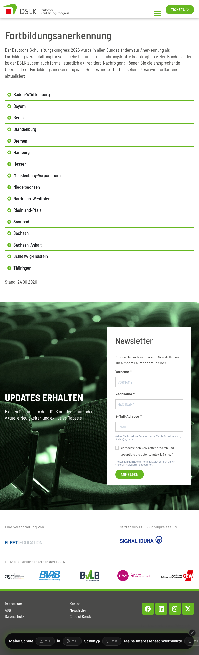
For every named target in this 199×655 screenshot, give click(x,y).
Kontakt (76, 603)
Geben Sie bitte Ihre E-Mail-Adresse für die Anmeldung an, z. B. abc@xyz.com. (149, 438)
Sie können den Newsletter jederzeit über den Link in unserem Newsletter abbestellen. (145, 463)
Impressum (13, 603)
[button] (157, 13)
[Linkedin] (161, 609)
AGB (8, 610)
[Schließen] (192, 632)
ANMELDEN (130, 474)
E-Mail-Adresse (127, 416)
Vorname (122, 372)
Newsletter (78, 610)
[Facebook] (148, 609)
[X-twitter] (188, 609)
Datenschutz (14, 616)
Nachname (123, 394)
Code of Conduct (82, 616)
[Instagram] (175, 609)
